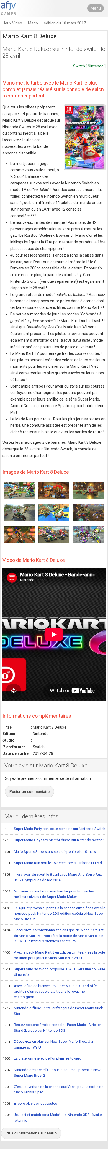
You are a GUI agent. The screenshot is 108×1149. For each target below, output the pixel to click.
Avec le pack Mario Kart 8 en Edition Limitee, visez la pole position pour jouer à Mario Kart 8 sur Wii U (54, 955)
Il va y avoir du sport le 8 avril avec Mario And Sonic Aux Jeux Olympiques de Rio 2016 (52, 877)
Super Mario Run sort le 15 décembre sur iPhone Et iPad (52, 863)
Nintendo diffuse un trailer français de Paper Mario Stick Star (53, 1011)
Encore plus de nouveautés (30, 1103)
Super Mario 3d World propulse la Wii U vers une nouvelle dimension (54, 972)
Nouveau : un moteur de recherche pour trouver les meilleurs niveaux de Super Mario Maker (48, 894)
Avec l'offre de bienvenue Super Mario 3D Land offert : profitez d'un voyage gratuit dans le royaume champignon (52, 991)
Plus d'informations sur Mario (31, 1133)
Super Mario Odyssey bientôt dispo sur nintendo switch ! (53, 840)
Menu (96, 8)
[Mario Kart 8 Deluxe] (85, 137)
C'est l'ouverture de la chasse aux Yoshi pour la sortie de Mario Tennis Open (53, 1089)
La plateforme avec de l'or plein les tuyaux (42, 1058)
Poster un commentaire (29, 791)
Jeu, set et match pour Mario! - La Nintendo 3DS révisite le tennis (52, 1118)
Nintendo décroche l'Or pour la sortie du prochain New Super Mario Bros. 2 (52, 1073)
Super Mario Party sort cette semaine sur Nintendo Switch (54, 829)
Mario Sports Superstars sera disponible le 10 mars (49, 852)
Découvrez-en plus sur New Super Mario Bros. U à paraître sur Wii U (48, 1044)
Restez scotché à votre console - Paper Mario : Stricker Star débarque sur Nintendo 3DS (52, 1028)
